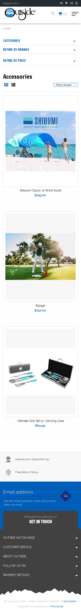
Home (6, 28)
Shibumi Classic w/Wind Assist (40, 190)
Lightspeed (69, 601)
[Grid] (6, 85)
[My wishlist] (66, 3)
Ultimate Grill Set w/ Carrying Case (40, 421)
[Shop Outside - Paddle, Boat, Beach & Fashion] (20, 14)
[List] (13, 85)
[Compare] (61, 3)
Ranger (40, 305)
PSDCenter (57, 606)
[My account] (71, 3)
